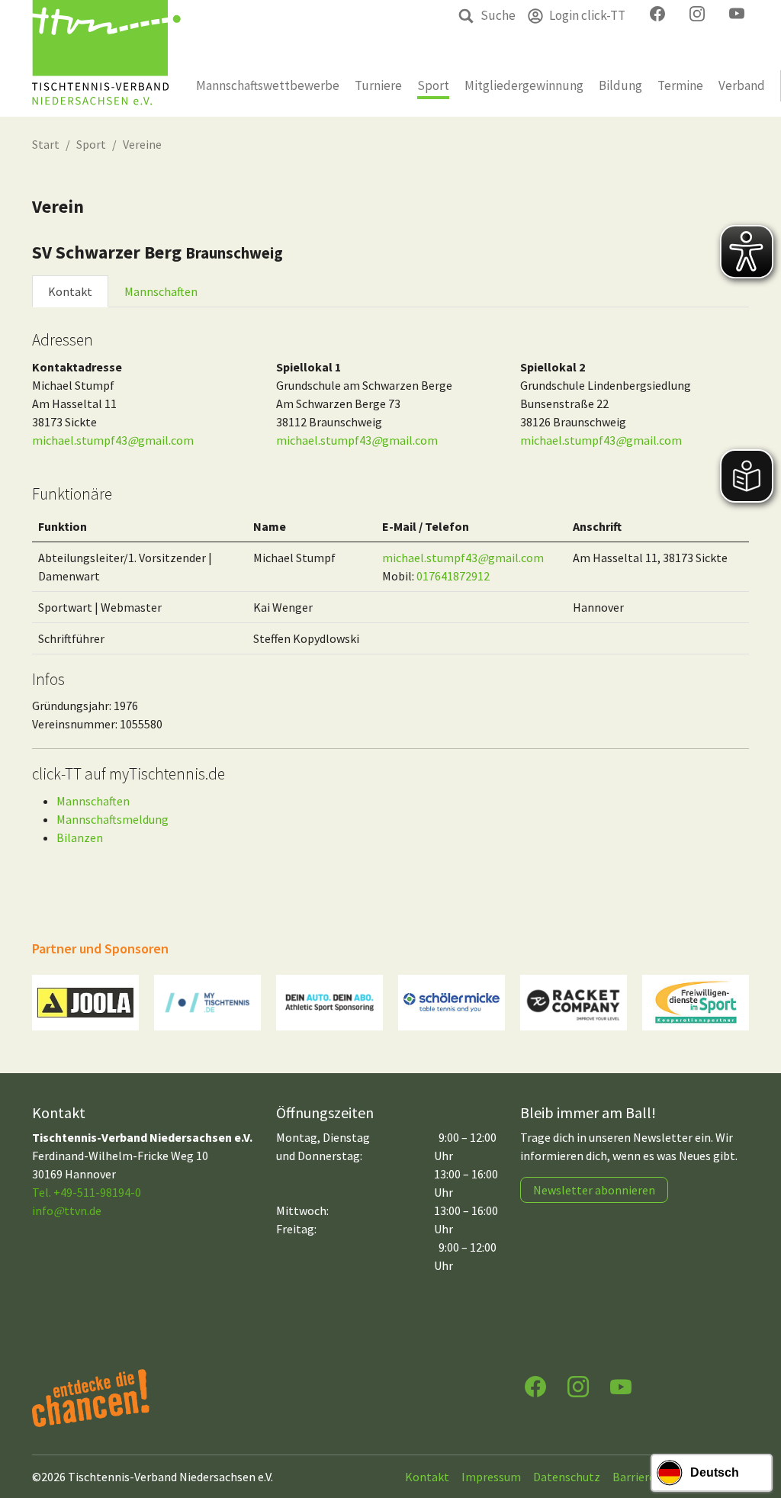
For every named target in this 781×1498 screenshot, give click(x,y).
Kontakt (70, 291)
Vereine (142, 144)
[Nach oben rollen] (755, 1426)
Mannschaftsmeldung (112, 819)
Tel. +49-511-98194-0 (86, 1192)
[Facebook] (535, 1385)
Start (45, 144)
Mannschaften (161, 291)
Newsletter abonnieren (594, 1189)
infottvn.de (66, 1210)
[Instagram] (578, 1385)
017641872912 (453, 575)
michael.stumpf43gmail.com (113, 440)
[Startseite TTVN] (106, 58)
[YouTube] (621, 1385)
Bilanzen (79, 837)
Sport (91, 144)
